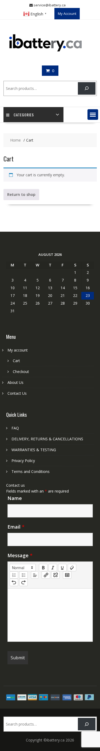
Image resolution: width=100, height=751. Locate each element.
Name (14, 498)
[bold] (43, 567)
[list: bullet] (23, 575)
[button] (92, 114)
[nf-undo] (14, 582)
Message (20, 555)
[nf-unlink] (55, 575)
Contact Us (17, 393)
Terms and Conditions (30, 471)
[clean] (72, 567)
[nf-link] (46, 575)
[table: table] (67, 575)
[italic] (53, 567)
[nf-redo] (23, 582)
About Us (15, 382)
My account (17, 350)
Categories (24, 114)
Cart (16, 360)
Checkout (21, 371)
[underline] (62, 567)
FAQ (15, 428)
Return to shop (21, 194)
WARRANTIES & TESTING (33, 449)
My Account (67, 13)
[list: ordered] (14, 575)
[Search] (86, 88)
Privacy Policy (23, 460)
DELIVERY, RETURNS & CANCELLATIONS (47, 438)
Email (16, 527)
